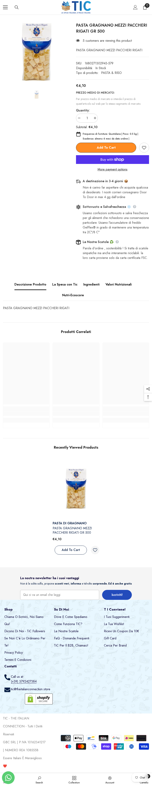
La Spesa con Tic (64, 284)
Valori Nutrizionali (118, 284)
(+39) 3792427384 (24, 681)
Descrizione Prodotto (30, 284)
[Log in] (135, 7)
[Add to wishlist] (144, 148)
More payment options (112, 169)
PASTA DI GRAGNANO (70, 523)
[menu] (5, 7)
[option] (36, 52)
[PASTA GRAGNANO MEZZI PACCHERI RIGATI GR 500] (76, 488)
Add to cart (106, 147)
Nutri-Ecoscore (73, 295)
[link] (26, 413)
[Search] (16, 7)
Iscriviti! (117, 594)
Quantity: (83, 110)
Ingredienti (91, 284)
